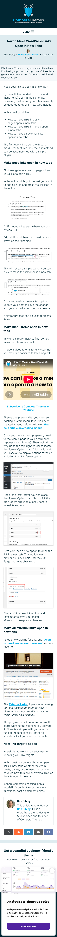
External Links (18, 704)
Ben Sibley (24, 809)
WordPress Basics (28, 54)
